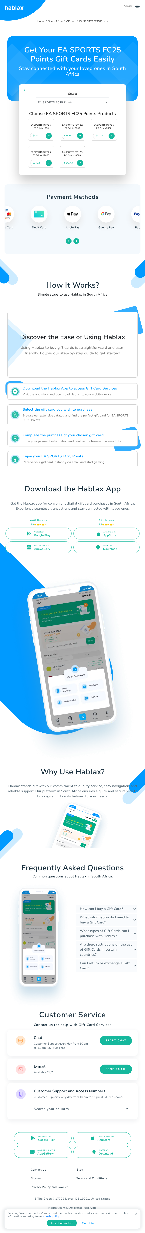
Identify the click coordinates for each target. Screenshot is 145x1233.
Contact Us (38, 1170)
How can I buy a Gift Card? (101, 909)
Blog (79, 1170)
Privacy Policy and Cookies (50, 1187)
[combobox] (83, 1109)
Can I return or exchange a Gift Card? (105, 965)
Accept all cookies (61, 1223)
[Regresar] (24, 90)
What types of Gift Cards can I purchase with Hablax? (104, 933)
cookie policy (51, 1216)
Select (72, 94)
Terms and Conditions (91, 1178)
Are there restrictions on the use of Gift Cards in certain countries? (106, 949)
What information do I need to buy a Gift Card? (104, 920)
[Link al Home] (14, 6)
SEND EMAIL (116, 1069)
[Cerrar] (136, 1214)
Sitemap (36, 1178)
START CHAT (116, 1040)
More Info (88, 1223)
